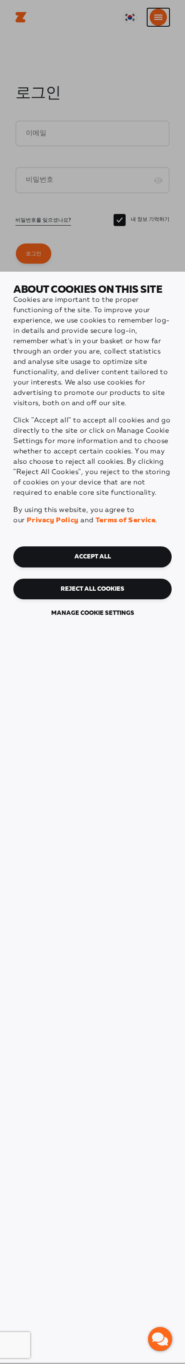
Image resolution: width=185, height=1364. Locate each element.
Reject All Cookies (92, 589)
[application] (160, 1339)
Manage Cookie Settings (92, 613)
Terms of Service (126, 520)
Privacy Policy (52, 520)
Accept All (92, 557)
